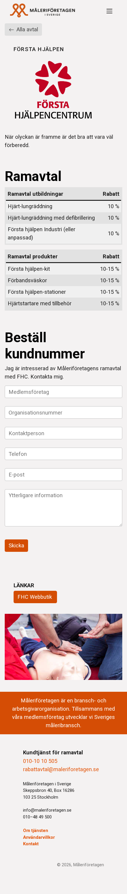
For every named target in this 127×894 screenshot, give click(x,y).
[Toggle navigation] (109, 11)
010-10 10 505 (40, 761)
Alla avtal (26, 29)
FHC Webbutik (34, 597)
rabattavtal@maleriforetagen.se (61, 769)
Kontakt (31, 843)
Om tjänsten (35, 830)
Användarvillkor (39, 837)
